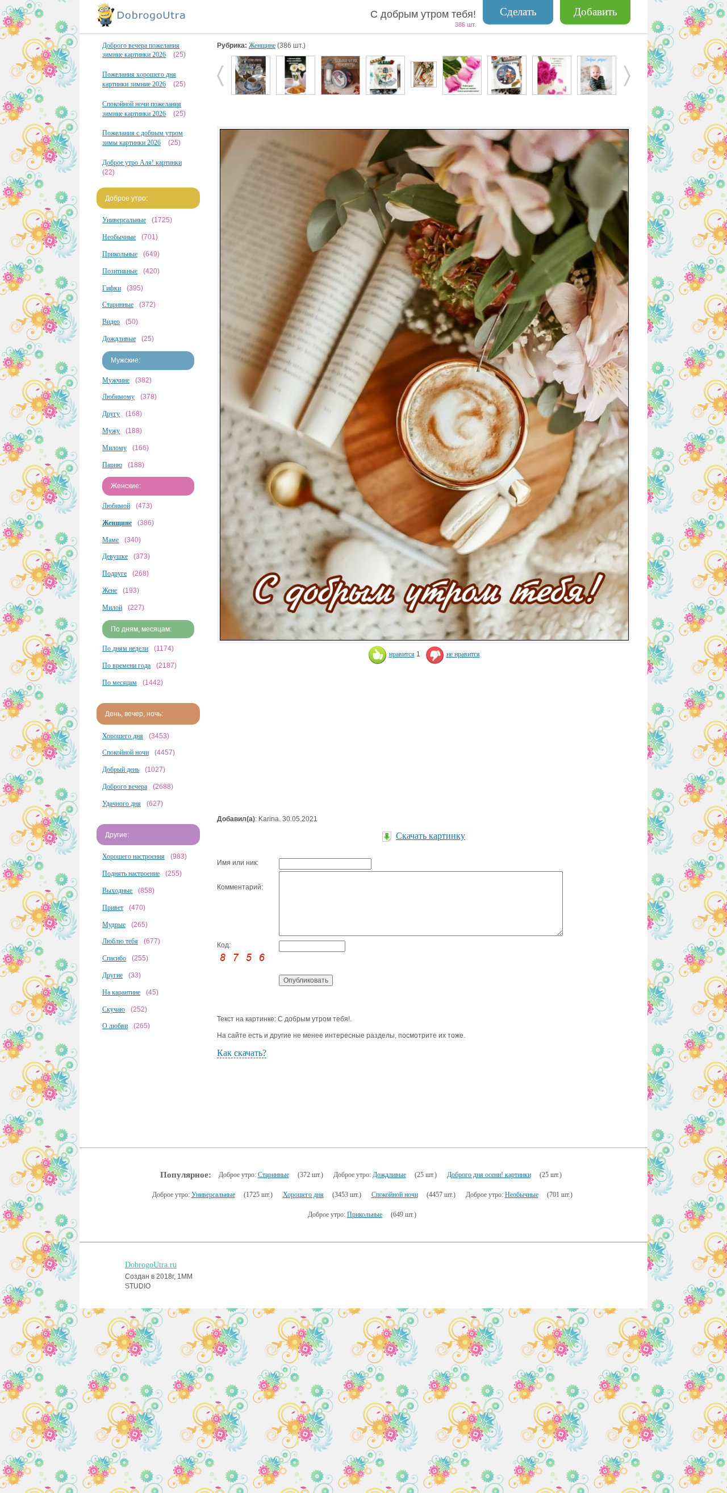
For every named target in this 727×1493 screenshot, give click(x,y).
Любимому (118, 397)
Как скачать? (241, 1053)
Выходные (117, 891)
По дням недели (125, 648)
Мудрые (114, 925)
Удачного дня (121, 804)
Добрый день (120, 769)
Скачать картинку (430, 836)
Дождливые (119, 339)
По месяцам (119, 683)
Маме (110, 540)
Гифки (111, 288)
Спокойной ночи (125, 752)
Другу (111, 414)
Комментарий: (240, 887)
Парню (112, 465)
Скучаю (113, 1009)
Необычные (119, 237)
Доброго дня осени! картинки (489, 1175)
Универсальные (124, 220)
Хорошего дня (122, 736)
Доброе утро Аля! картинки (142, 163)
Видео (111, 322)
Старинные (117, 305)
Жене (109, 590)
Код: (224, 945)
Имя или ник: (237, 863)
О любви (115, 1026)
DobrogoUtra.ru (151, 1265)
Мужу (111, 431)
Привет (112, 908)
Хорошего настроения (133, 856)
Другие (112, 975)
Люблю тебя (120, 941)
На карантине (121, 992)
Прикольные (119, 254)
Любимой (116, 506)
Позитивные (119, 271)
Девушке (115, 556)
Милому (114, 448)
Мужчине (115, 380)
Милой (112, 608)
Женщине (262, 45)
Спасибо (114, 958)
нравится (402, 654)
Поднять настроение (131, 873)
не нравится (463, 654)
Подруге (114, 573)
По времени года (126, 665)
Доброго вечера (124, 787)
